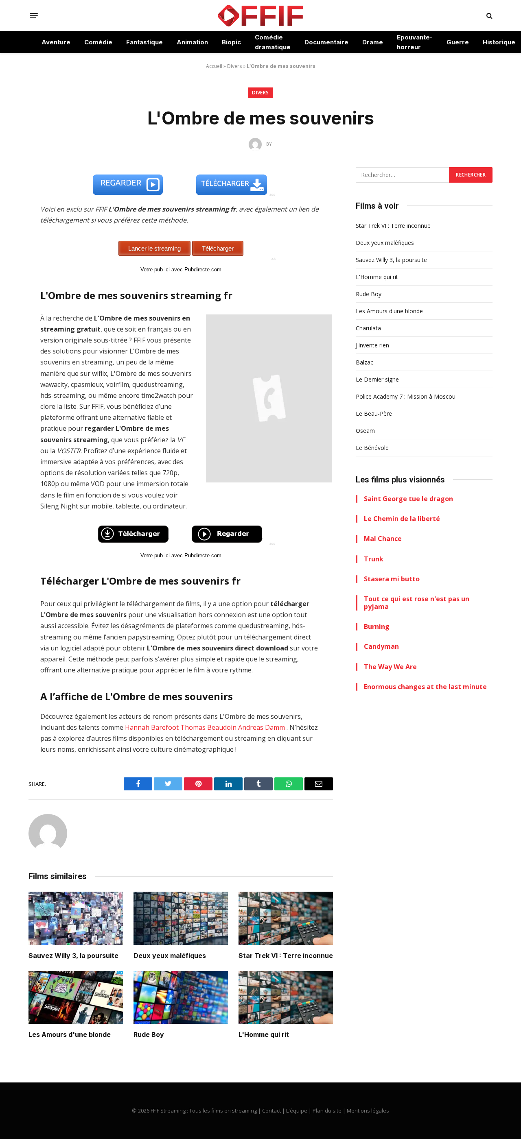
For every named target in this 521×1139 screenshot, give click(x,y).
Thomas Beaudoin (208, 727)
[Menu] (34, 15)
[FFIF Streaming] (260, 15)
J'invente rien (372, 345)
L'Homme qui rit (264, 1034)
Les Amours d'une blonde (69, 1034)
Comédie (98, 42)
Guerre (458, 42)
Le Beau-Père (374, 413)
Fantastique (144, 42)
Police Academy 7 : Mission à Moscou (405, 396)
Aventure (56, 42)
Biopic (231, 42)
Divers (234, 66)
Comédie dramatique (273, 42)
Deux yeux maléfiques (170, 955)
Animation (192, 42)
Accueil (214, 66)
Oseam (365, 430)
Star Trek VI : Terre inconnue (286, 955)
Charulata (368, 328)
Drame (372, 42)
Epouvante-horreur (415, 42)
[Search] (489, 16)
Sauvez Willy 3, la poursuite (73, 955)
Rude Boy (149, 1034)
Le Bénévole (372, 448)
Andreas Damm (261, 727)
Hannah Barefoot (152, 727)
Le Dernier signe (377, 379)
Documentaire (326, 42)
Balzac (364, 362)
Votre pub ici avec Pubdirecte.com (180, 269)
